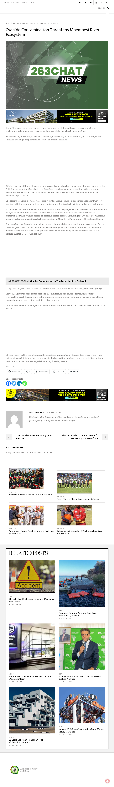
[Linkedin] (19, 383)
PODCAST (25, 2)
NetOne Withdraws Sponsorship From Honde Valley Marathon (81, 730)
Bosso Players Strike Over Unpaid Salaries (78, 499)
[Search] (107, 8)
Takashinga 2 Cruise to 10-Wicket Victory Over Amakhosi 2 (79, 532)
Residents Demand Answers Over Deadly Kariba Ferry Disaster (79, 614)
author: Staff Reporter (37, 23)
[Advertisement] (57, 162)
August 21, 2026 (65, 618)
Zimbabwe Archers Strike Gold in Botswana (30, 494)
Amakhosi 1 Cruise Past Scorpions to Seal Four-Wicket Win (32, 532)
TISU (32, 2)
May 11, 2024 (18, 23)
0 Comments (57, 23)
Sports (12, 492)
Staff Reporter (52, 412)
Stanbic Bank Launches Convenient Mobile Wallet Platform (30, 677)
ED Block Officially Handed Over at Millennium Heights (26, 741)
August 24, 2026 (16, 604)
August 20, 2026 (16, 745)
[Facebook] (8, 383)
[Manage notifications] (107, 781)
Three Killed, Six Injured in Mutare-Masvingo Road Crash (31, 600)
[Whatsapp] (24, 383)
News (8, 23)
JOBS (17, 2)
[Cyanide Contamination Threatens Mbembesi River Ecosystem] (14, 419)
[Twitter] (13, 383)
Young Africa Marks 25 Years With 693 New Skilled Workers (80, 677)
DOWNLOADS (9, 2)
